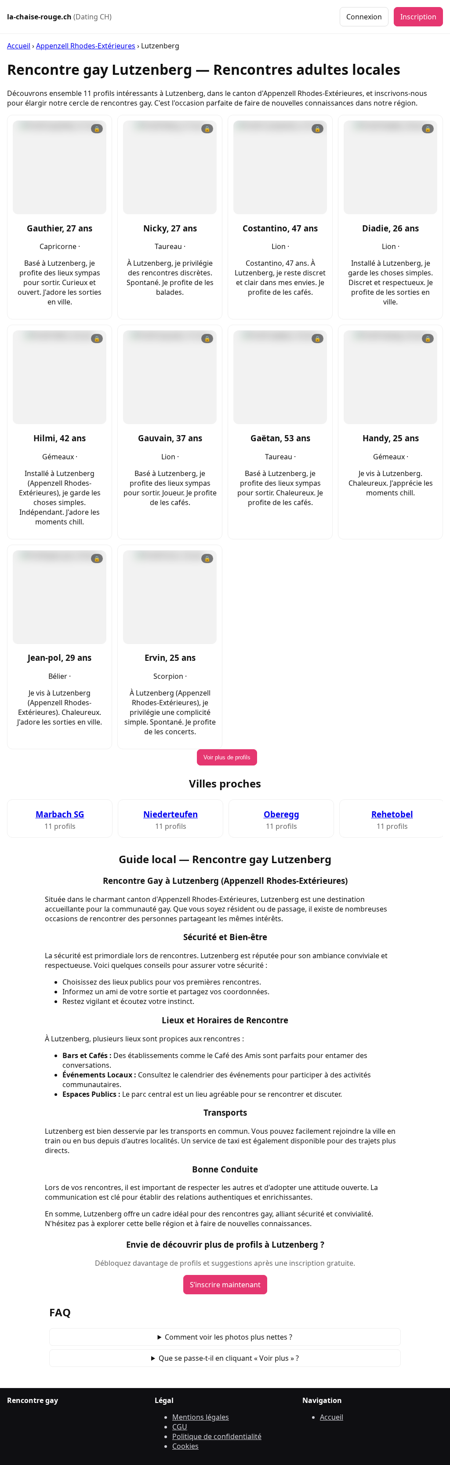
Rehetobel (392, 814)
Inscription (418, 17)
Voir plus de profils (226, 757)
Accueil (18, 46)
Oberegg (281, 814)
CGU (179, 1427)
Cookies (185, 1446)
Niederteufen (170, 814)
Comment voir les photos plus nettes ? (228, 1337)
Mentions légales (200, 1417)
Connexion (364, 17)
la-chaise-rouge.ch (59, 17)
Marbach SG (60, 814)
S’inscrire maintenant (225, 1284)
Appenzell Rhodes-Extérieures (85, 46)
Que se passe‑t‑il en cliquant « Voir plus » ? (229, 1358)
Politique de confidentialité (216, 1436)
